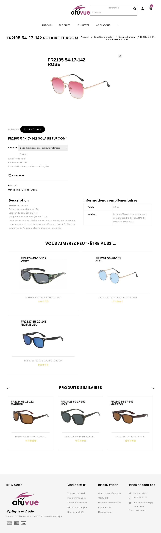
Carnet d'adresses (77, 502)
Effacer (24, 154)
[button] (120, 56)
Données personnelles (109, 502)
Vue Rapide (42, 288)
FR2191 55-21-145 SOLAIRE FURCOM (66, 139)
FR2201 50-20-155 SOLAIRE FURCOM (62, 139)
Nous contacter (137, 510)
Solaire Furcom (127, 36)
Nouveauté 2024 (75, 512)
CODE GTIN (103, 498)
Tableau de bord (76, 493)
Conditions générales (109, 493)
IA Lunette (83, 25)
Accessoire (103, 25)
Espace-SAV (104, 507)
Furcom (47, 25)
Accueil (85, 36)
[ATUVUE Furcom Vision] (80, 10)
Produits (64, 25)
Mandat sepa (105, 512)
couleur (12, 147)
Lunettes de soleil (104, 36)
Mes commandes (76, 498)
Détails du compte (77, 507)
